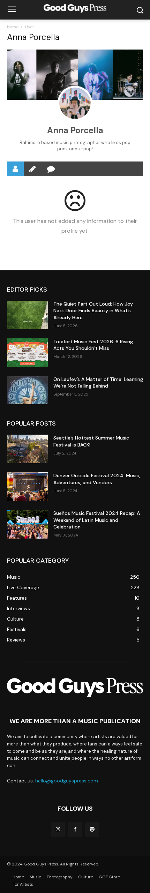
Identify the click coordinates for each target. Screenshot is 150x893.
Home (12, 27)
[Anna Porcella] (75, 103)
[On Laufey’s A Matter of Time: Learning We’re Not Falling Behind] (27, 390)
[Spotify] (92, 829)
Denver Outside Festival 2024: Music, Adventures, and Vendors (96, 479)
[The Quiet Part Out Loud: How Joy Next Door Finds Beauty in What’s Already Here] (27, 315)
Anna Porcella (75, 130)
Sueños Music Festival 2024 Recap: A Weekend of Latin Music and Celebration (96, 520)
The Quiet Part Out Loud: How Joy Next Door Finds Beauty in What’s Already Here (93, 311)
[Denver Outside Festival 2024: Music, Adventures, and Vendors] (27, 486)
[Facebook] (75, 829)
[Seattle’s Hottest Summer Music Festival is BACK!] (27, 449)
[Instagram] (58, 829)
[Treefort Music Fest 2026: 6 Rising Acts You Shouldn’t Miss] (27, 352)
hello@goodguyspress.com (66, 781)
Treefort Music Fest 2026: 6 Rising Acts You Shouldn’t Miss (93, 345)
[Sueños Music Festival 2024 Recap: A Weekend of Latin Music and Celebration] (27, 524)
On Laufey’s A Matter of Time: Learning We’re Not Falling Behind (98, 382)
